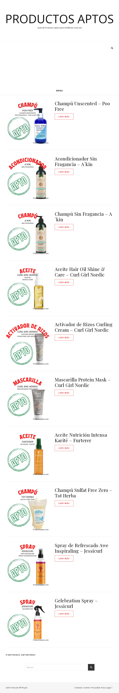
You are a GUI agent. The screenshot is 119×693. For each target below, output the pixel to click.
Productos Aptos (59, 18)
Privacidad (95, 687)
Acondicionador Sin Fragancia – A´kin (76, 161)
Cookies (86, 687)
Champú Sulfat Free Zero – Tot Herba (83, 493)
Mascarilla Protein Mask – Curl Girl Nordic (83, 382)
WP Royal (23, 687)
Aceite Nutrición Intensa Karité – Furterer (81, 437)
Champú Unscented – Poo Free (82, 106)
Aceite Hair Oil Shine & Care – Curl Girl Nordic (80, 272)
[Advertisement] (59, 64)
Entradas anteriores (22, 655)
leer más (64, 116)
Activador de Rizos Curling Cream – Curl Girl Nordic (83, 327)
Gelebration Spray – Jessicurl (76, 603)
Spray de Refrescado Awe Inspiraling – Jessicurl (82, 548)
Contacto (78, 687)
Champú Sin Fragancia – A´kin (83, 216)
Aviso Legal (106, 687)
